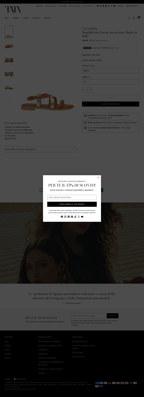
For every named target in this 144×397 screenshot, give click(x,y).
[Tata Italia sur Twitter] (78, 217)
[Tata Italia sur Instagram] (65, 217)
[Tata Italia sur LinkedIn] (68, 217)
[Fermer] (98, 177)
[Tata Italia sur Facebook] (62, 217)
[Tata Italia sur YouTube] (82, 217)
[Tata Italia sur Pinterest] (72, 217)
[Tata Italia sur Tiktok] (75, 217)
